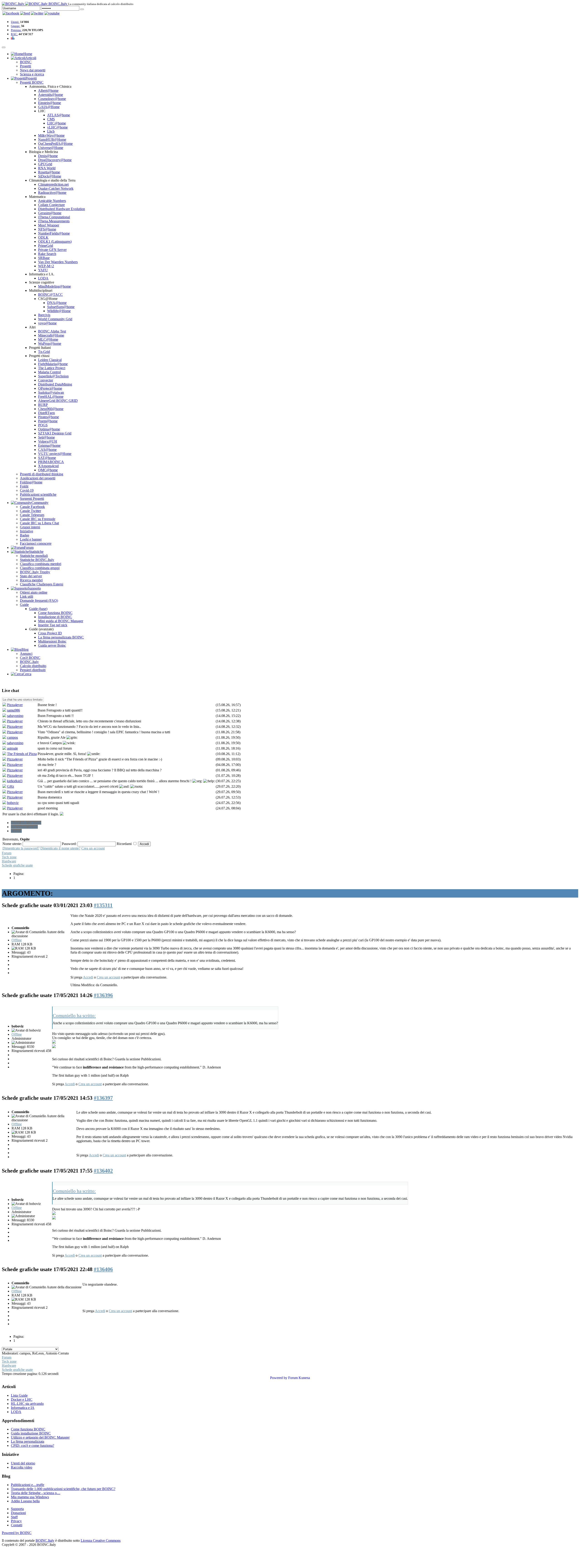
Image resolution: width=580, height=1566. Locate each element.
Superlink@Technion (53, 376)
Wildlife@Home (59, 311)
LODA (43, 278)
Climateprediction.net (53, 184)
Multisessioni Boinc (52, 641)
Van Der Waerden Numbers (58, 262)
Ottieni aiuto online (33, 592)
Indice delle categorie (26, 823)
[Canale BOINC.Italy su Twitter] (37, 13)
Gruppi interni (30, 527)
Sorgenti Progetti (32, 498)
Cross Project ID (50, 633)
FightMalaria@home (53, 364)
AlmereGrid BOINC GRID (58, 401)
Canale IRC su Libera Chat (39, 523)
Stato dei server (31, 576)
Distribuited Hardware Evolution (61, 209)
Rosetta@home (49, 172)
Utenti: (15, 22)
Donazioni (18, 1513)
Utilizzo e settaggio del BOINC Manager (40, 1437)
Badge (24, 535)
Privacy (16, 1521)
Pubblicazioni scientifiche (38, 494)
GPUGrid (45, 164)
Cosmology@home (52, 99)
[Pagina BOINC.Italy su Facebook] (10, 13)
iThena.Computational (54, 217)
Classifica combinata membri (40, 564)
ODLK (43, 237)
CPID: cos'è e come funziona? (32, 1445)
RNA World (47, 168)
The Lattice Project (51, 368)
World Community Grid (55, 319)
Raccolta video (21, 1467)
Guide (24, 605)
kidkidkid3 (14, 781)
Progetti (25, 66)
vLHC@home (57, 127)
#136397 (103, 1098)
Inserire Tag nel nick (52, 625)
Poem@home (48, 421)
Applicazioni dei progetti (37, 478)
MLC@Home (48, 339)
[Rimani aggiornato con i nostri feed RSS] (52, 13)
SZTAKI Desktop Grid (54, 433)
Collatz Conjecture (51, 205)
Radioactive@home (52, 192)
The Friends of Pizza (22, 754)
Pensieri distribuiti (33, 670)
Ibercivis (44, 315)
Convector (45, 380)
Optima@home (49, 429)
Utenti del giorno (23, 1463)
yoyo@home (47, 323)
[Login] (82, 9)
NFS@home (47, 229)
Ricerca (16, 831)
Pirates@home (48, 417)
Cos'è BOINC (30, 658)
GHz (10, 786)
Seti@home (46, 437)
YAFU (43, 270)
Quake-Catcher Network (55, 188)
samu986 (13, 710)
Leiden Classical (50, 360)
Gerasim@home (49, 213)
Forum (6, 853)
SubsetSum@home (61, 307)
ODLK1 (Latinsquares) (55, 241)
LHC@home (56, 123)
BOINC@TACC (50, 294)
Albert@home (48, 90)
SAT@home (47, 458)
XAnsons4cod (48, 466)
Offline (17, 940)
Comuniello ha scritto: (74, 1015)
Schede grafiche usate (17, 865)
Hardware (9, 861)
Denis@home (48, 156)
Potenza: (16, 30)
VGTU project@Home (54, 454)
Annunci (26, 654)
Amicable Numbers (52, 201)
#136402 (103, 1171)
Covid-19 (27, 490)
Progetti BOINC (32, 82)
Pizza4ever (15, 705)
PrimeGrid (45, 246)
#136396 (103, 995)
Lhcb (51, 131)
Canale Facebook (32, 507)
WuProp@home (49, 343)
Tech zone (9, 857)
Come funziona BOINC (55, 613)
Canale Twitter (30, 511)
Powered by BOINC (16, 1533)
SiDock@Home (49, 176)
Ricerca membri (31, 580)
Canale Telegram (32, 515)
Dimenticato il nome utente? (60, 848)
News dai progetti (32, 70)
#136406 (103, 1269)
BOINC (25, 62)
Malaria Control (49, 372)
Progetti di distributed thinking (41, 474)
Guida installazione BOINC (31, 1433)
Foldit (24, 486)
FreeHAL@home (50, 396)
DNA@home (57, 303)
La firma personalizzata (27, 1441)
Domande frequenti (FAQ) (39, 600)
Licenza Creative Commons (101, 1540)
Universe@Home (50, 148)
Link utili (26, 596)
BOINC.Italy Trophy (35, 572)
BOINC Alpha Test (52, 331)
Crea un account (93, 848)
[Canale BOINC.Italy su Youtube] (25, 13)
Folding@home (31, 482)
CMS (51, 119)
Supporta (17, 1509)
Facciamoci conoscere (35, 543)
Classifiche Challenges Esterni (41, 584)
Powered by (278, 1378)
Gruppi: (15, 26)
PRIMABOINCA (51, 462)
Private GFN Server (52, 250)
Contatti (16, 1525)
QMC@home (48, 470)
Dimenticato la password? (20, 848)
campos (12, 737)
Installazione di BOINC (55, 617)
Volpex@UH (47, 441)
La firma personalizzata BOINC (61, 637)
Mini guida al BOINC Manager (60, 621)
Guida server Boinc (52, 645)
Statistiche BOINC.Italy (37, 560)
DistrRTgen (46, 413)
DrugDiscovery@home (55, 160)
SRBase (44, 258)
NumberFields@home (54, 233)
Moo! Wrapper (48, 225)
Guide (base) (38, 609)
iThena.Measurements (54, 221)
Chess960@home (50, 409)
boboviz (13, 803)
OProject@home (50, 388)
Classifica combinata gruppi (40, 568)
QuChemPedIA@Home (55, 144)
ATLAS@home (58, 115)
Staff (14, 1517)
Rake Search (47, 254)
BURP (43, 405)
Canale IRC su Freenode (37, 519)
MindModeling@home (54, 286)
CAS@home (47, 450)
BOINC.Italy (29, 662)
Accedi (88, 977)
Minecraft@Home (51, 335)
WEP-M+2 (46, 266)
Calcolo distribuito (33, 666)
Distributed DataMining (55, 384)
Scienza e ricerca (32, 74)
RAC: (14, 34)
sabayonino (15, 716)
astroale (12, 748)
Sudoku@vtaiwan (51, 392)
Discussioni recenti (24, 827)
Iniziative (26, 531)
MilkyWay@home (51, 135)
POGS (43, 425)
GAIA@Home (49, 107)
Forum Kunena (299, 1378)
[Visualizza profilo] (4, 705)
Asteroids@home (50, 95)
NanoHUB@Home (52, 139)
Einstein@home (49, 103)
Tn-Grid (44, 352)
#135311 (103, 905)
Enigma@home (49, 445)
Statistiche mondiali (34, 556)
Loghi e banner (31, 539)
